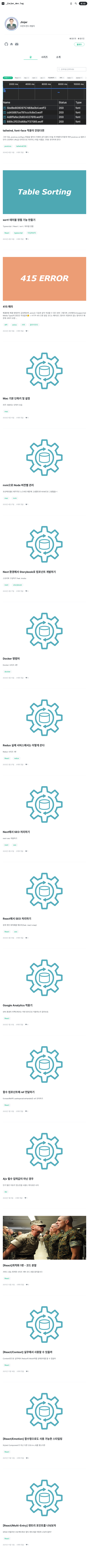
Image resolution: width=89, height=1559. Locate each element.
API (6, 325)
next (34, 78)
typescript (18, 233)
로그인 (83, 4)
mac (26, 78)
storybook (17, 585)
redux (70, 78)
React (18, 78)
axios (14, 325)
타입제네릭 (52, 78)
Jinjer (23, 22)
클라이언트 (34, 325)
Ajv (6, 1192)
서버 (62, 78)
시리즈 (44, 57)
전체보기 (8, 78)
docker (79, 78)
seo (42, 78)
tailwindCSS (21, 146)
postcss (8, 146)
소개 (58, 57)
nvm (15, 498)
